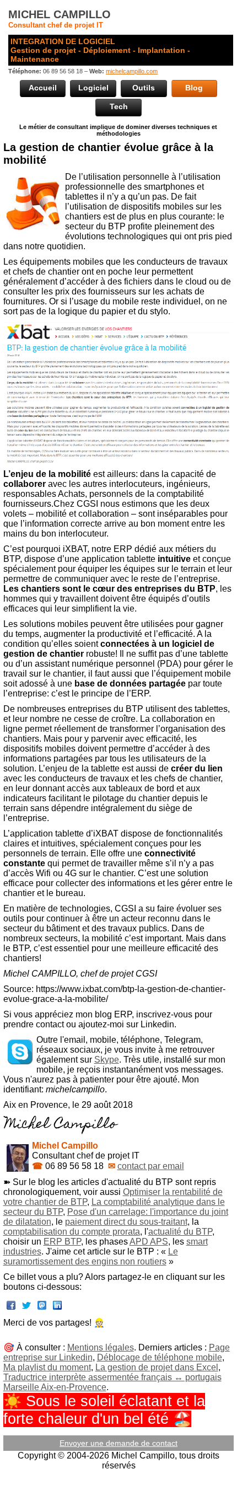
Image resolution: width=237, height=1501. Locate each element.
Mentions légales (100, 1347)
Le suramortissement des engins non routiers (90, 1256)
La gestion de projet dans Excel (156, 1367)
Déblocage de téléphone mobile (159, 1357)
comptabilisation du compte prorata (71, 1231)
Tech (119, 106)
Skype (106, 1059)
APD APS (149, 1241)
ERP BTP (62, 1241)
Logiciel (93, 87)
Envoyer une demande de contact (118, 1443)
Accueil (43, 87)
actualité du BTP (180, 1231)
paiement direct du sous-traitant (126, 1221)
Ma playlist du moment (47, 1367)
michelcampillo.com (132, 71)
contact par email (150, 1166)
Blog (194, 87)
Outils (143, 87)
